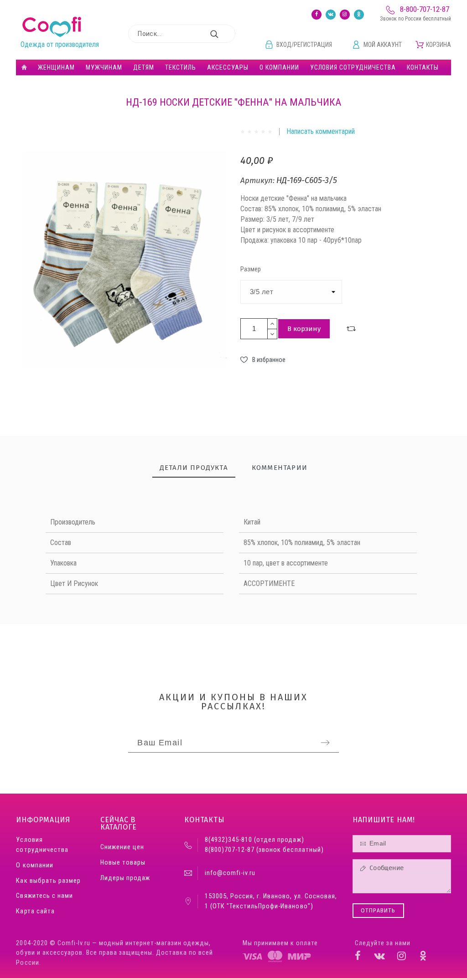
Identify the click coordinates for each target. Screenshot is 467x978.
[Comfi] (52, 27)
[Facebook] (316, 15)
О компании (34, 865)
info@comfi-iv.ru (230, 873)
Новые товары (122, 862)
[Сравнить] (351, 328)
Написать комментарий (320, 131)
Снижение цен (122, 847)
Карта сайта (35, 911)
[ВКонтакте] (331, 15)
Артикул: (258, 180)
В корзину (304, 329)
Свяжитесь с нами (44, 896)
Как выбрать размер (48, 881)
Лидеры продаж (125, 878)
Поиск (224, 34)
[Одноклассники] (359, 15)
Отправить (279, 644)
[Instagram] (345, 15)
